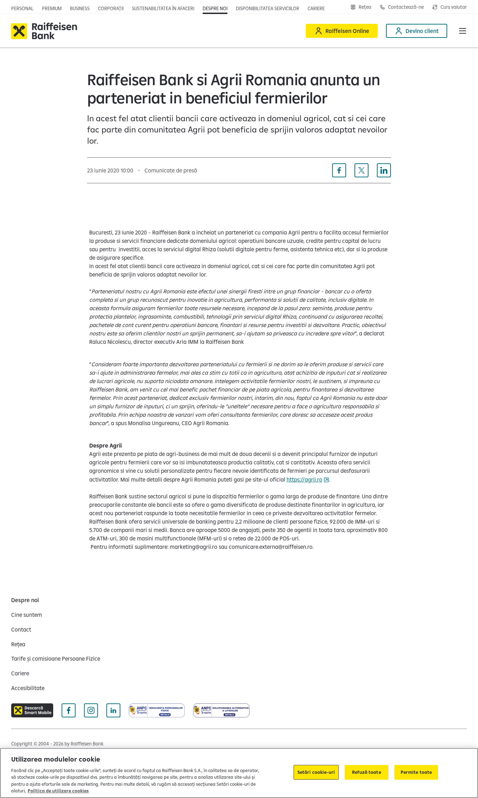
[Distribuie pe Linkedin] (384, 170)
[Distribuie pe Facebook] (339, 170)
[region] (239, 773)
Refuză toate (366, 772)
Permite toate (416, 772)
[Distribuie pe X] (361, 170)
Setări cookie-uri (316, 772)
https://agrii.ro (304, 479)
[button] (462, 31)
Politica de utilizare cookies (58, 790)
